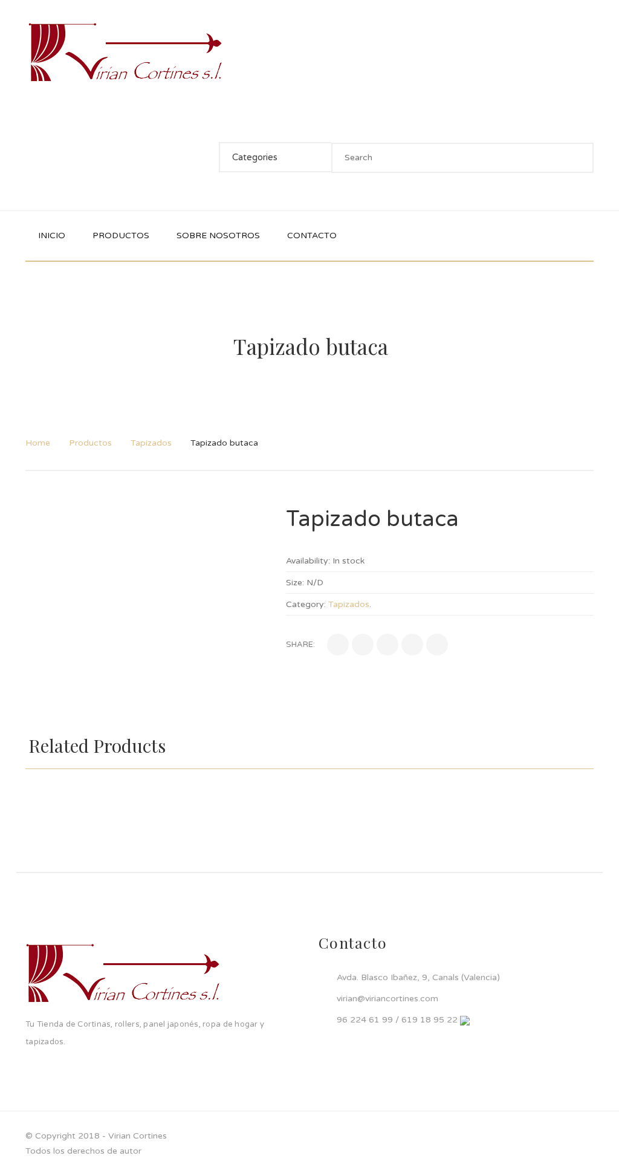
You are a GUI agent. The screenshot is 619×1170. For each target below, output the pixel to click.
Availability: (308, 561)
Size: (295, 582)
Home (37, 443)
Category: (306, 604)
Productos (90, 443)
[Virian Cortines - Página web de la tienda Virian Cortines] (125, 52)
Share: (300, 644)
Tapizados (151, 443)
